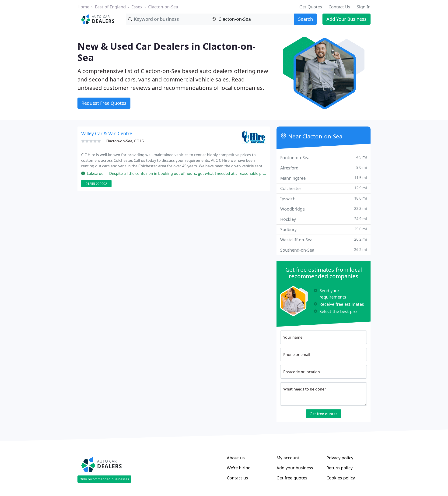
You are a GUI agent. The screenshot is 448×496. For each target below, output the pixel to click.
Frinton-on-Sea (323, 157)
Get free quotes (323, 413)
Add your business (294, 468)
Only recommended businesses (104, 479)
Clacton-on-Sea (163, 7)
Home (83, 7)
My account (287, 458)
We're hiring (239, 468)
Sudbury (323, 229)
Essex (137, 7)
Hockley (323, 219)
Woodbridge (323, 209)
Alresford (323, 168)
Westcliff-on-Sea (323, 240)
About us (236, 458)
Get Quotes (310, 7)
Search (305, 19)
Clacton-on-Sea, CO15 (125, 141)
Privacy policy (339, 458)
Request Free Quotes (103, 103)
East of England (110, 7)
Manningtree (323, 178)
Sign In (364, 7)
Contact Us (339, 7)
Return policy (339, 468)
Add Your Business (346, 19)
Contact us (237, 478)
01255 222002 (96, 183)
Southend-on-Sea (323, 250)
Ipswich (323, 198)
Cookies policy (340, 478)
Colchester (323, 188)
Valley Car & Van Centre (106, 133)
